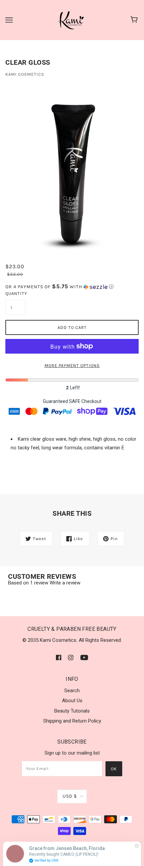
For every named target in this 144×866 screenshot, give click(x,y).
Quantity (15, 293)
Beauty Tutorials (72, 711)
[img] (59, 657)
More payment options (72, 365)
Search (72, 691)
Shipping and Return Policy (72, 721)
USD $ (70, 796)
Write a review (65, 583)
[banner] (71, 20)
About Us (72, 701)
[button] (72, 287)
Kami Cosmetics (24, 74)
